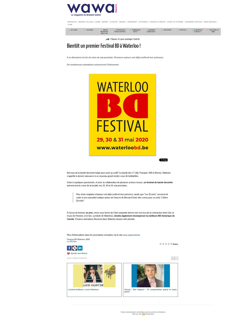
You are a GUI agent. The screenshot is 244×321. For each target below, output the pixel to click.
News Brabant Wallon (104, 31)
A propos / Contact (198, 31)
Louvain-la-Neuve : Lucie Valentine (83, 289)
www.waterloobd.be (131, 235)
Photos (182, 30)
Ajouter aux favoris (79, 253)
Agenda (89, 30)
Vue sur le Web (214, 31)
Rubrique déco (136, 31)
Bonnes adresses (151, 31)
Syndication (149, 314)
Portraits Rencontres (120, 31)
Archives (167, 30)
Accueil (74, 30)
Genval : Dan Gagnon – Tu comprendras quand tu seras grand (150, 290)
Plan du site (136, 314)
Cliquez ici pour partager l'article (125, 39)
